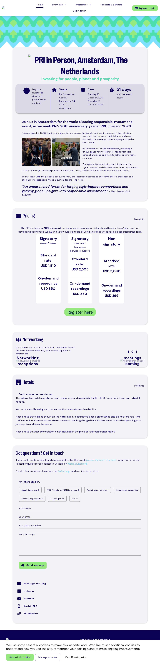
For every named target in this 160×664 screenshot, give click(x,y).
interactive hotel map (33, 398)
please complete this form (101, 460)
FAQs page (64, 471)
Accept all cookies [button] (19, 657)
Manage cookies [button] (47, 657)
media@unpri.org (77, 463)
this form (136, 231)
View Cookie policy (76, 657)
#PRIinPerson (102, 639)
